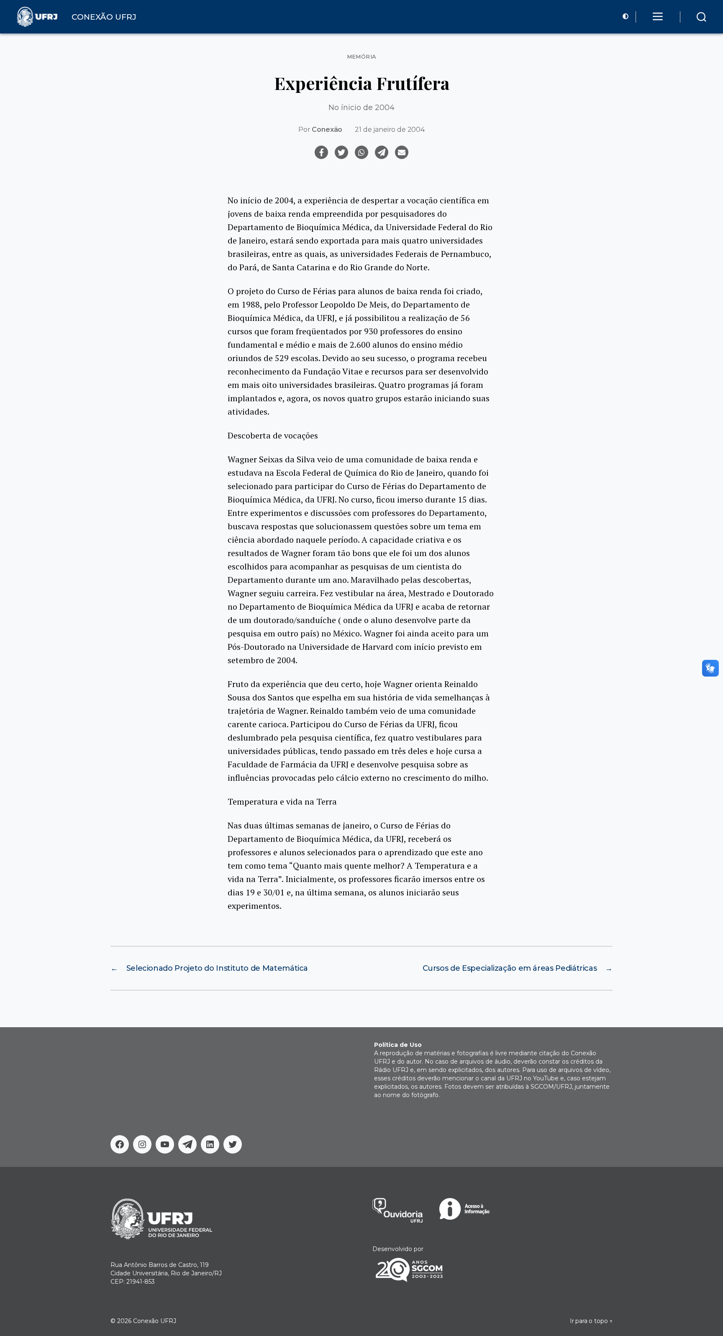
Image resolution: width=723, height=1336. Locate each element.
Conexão (327, 129)
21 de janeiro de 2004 (390, 129)
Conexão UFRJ (154, 1321)
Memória (362, 57)
